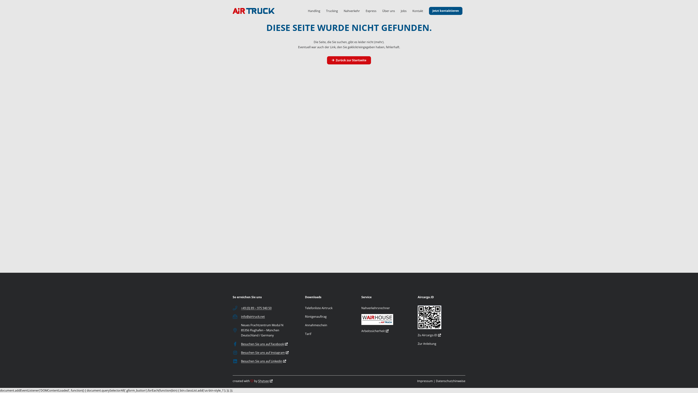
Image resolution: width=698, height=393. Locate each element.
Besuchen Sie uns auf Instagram (263, 353)
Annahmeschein (316, 325)
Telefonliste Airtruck (318, 308)
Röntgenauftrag (316, 317)
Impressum (425, 381)
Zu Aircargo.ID (427, 335)
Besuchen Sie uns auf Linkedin (261, 361)
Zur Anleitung (427, 344)
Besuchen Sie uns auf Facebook (262, 344)
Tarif (308, 334)
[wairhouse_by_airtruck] (385, 319)
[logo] (253, 11)
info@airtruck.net (253, 317)
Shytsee (263, 381)
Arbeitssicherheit (373, 331)
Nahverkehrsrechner (375, 308)
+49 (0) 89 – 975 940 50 (256, 308)
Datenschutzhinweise (450, 381)
